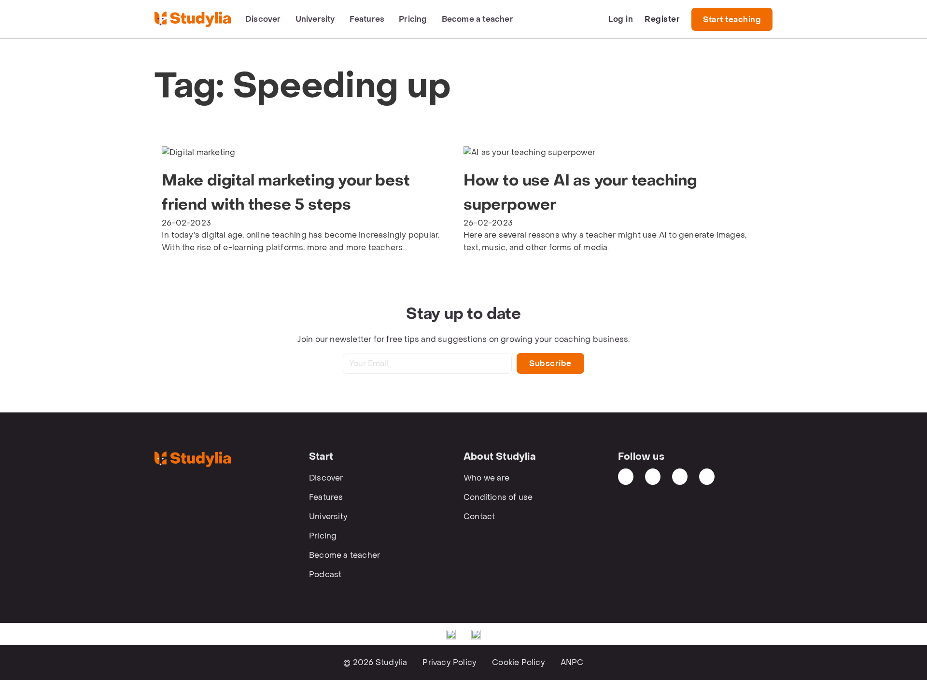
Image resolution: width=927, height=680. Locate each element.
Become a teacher (477, 19)
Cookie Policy (518, 662)
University (315, 19)
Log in (620, 19)
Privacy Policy (449, 662)
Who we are (486, 478)
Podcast (325, 574)
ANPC (572, 662)
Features (367, 19)
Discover (263, 19)
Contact (479, 516)
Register (662, 19)
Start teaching (732, 19)
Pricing (413, 19)
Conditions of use (498, 497)
